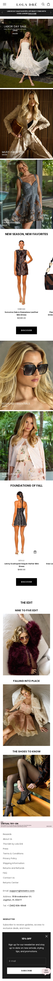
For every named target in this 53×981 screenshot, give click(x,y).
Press (5, 848)
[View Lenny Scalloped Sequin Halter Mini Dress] (35, 552)
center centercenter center (17, 241)
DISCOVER (32, 13)
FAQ (5, 872)
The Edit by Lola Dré (13, 843)
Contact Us (9, 877)
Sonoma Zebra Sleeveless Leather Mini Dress (21, 313)
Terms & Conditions (13, 853)
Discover (26, 330)
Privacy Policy (10, 858)
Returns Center (11, 882)
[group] (26, 53)
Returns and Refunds (13, 868)
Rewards (7, 834)
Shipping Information (13, 863)
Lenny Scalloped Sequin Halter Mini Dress (21, 564)
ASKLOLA (46, 971)
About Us (7, 839)
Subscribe (26, 970)
